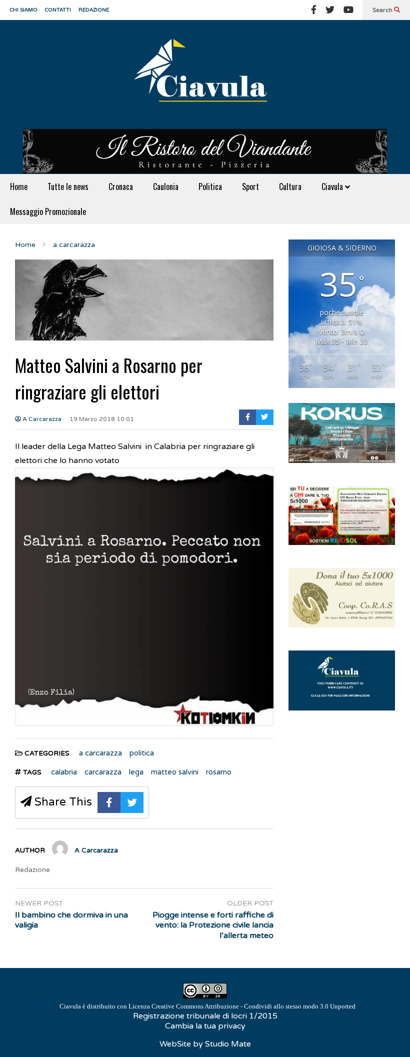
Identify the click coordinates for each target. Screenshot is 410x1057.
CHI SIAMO (24, 10)
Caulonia (165, 186)
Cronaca (120, 186)
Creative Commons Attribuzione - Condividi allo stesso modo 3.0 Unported (254, 1006)
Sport (250, 186)
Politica (210, 186)
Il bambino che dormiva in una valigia (71, 920)
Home (19, 186)
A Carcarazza (41, 419)
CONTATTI (58, 10)
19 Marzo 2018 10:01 (102, 419)
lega (136, 772)
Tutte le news (68, 186)
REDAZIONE (93, 10)
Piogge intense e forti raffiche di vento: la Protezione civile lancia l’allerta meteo (212, 925)
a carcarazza (100, 753)
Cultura (290, 186)
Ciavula (333, 186)
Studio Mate (228, 1044)
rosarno (219, 772)
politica (142, 753)
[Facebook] (313, 10)
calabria (64, 772)
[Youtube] (349, 10)
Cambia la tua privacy (205, 1026)
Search (383, 10)
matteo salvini (174, 772)
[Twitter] (330, 10)
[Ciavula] (205, 74)
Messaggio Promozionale (48, 212)
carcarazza (103, 772)
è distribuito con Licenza (208, 1006)
